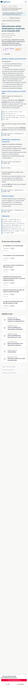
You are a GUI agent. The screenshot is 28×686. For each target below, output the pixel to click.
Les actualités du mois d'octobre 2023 (13, 255)
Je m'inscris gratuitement (14, 680)
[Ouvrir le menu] (26, 2)
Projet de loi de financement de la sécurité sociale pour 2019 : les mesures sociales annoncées (14, 278)
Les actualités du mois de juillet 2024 (13, 245)
